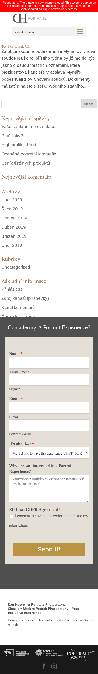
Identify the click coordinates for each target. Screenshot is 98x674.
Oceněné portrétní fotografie (28, 154)
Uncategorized (15, 267)
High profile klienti (18, 144)
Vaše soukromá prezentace (28, 126)
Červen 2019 (14, 218)
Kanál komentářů (18, 307)
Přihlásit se (12, 289)
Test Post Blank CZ (15, 46)
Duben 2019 (13, 227)
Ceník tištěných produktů (25, 163)
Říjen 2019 (12, 208)
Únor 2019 (11, 245)
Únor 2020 (11, 199)
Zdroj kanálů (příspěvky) (25, 298)
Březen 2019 (14, 236)
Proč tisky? (12, 135)
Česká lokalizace (18, 316)
